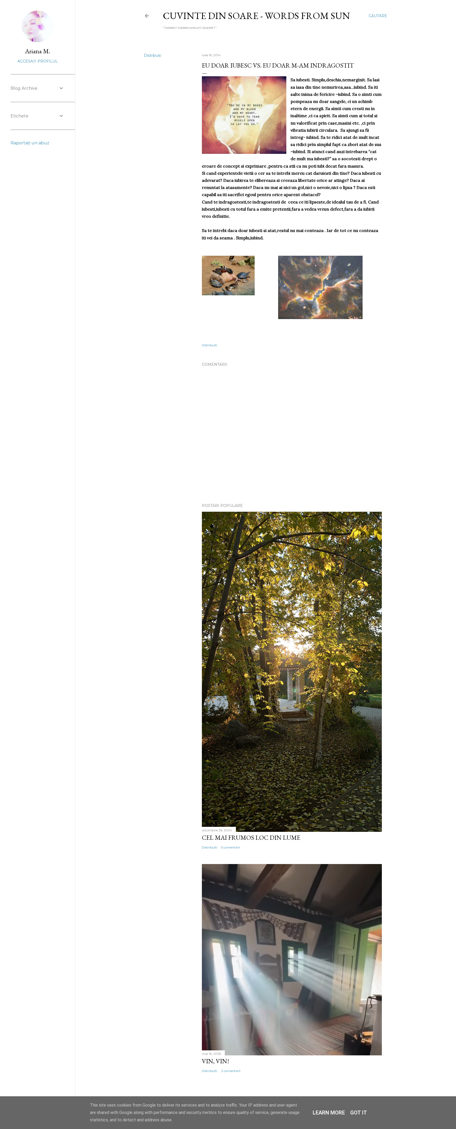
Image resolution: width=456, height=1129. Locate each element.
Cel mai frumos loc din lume (251, 837)
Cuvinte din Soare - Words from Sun (256, 16)
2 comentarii (230, 1071)
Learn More (329, 1112)
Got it (358, 1112)
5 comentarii (230, 847)
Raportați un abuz (30, 142)
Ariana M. (37, 51)
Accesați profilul (37, 61)
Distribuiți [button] (152, 55)
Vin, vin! (215, 1061)
